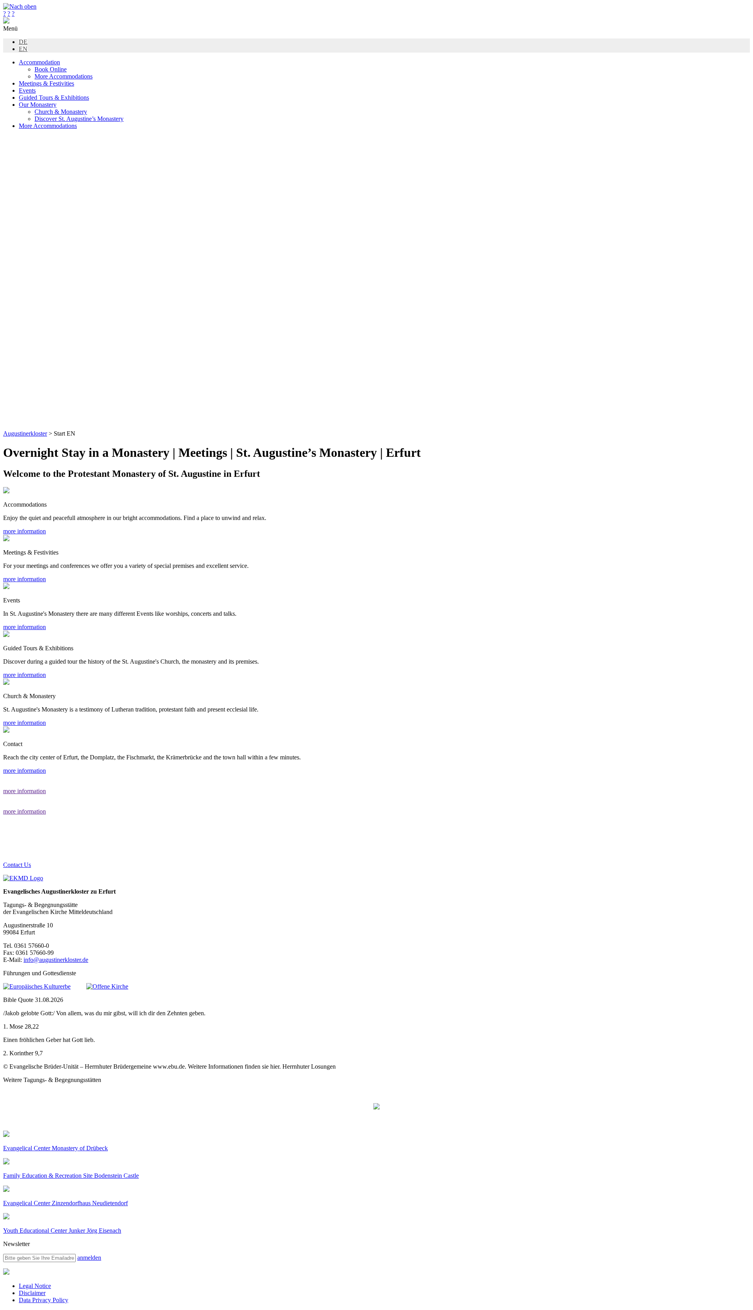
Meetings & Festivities (46, 83)
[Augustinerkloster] (6, 21)
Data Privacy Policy (43, 1300)
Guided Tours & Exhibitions (54, 97)
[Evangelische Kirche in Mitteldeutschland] (6, 1272)
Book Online (51, 69)
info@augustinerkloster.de (56, 959)
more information (24, 531)
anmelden (89, 1257)
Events (27, 90)
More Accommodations (64, 76)
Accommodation (39, 62)
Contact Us (17, 864)
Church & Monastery (61, 111)
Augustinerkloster (25, 433)
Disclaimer (32, 1293)
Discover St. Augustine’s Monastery (79, 118)
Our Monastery (37, 104)
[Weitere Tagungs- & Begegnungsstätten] (376, 1107)
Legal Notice (35, 1286)
